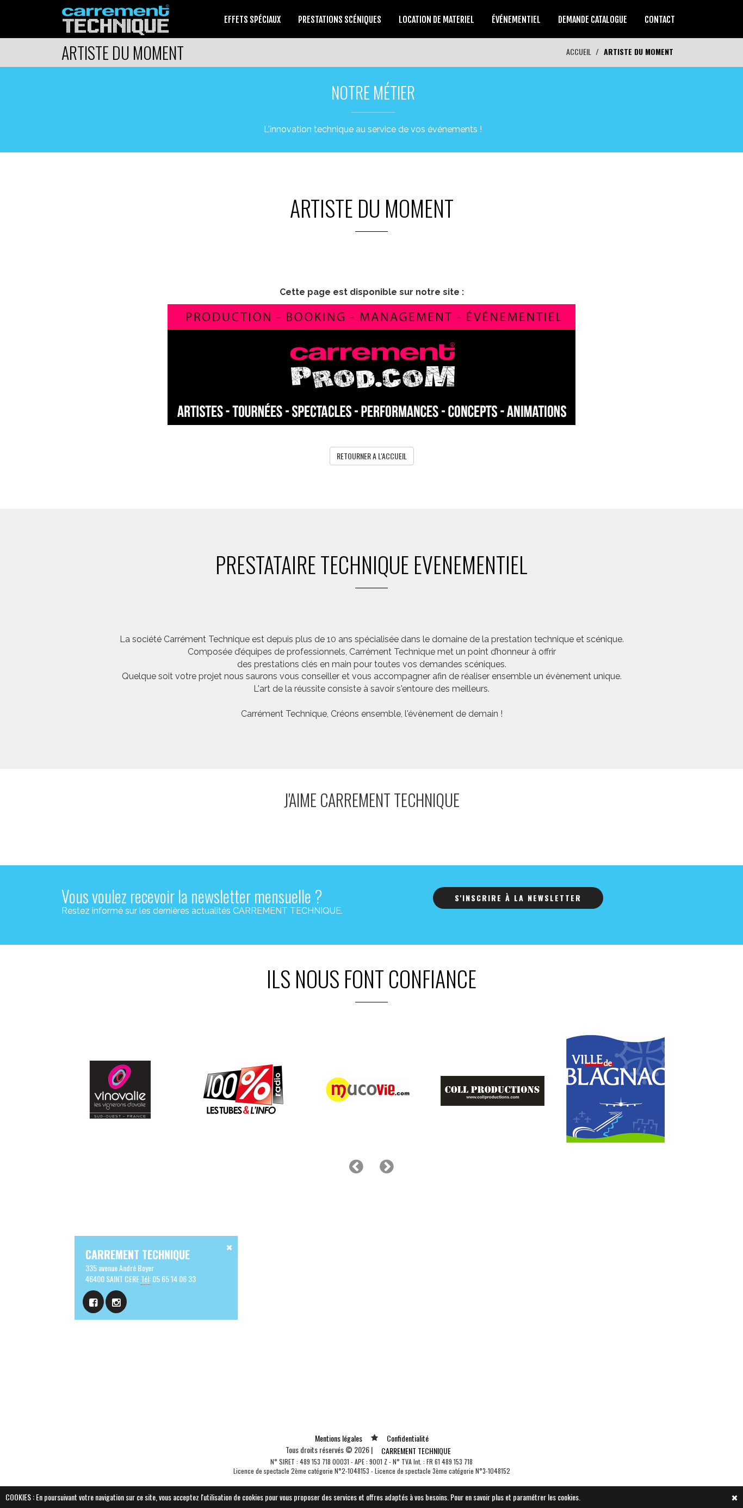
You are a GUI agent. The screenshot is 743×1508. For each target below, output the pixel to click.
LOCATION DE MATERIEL (436, 19)
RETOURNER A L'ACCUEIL (372, 455)
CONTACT (660, 19)
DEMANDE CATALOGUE (592, 19)
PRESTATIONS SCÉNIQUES (339, 19)
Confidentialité (408, 1438)
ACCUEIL (578, 51)
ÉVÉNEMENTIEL (516, 19)
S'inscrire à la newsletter (518, 897)
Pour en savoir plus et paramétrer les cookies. (515, 1497)
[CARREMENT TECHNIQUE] (116, 17)
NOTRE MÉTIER (373, 92)
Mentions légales (338, 1438)
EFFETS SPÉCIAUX (252, 19)
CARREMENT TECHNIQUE (416, 1450)
